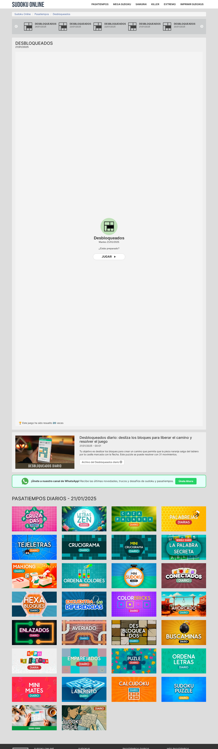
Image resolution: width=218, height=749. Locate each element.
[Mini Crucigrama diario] (134, 547)
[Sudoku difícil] (84, 717)
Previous (16, 26)
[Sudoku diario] (34, 717)
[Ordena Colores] (84, 575)
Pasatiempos (42, 14)
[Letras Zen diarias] (84, 518)
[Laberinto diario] (84, 689)
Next (202, 26)
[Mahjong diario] (34, 575)
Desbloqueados (61, 14)
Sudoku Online (28, 4)
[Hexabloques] (34, 603)
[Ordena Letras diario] (183, 660)
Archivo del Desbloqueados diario (101, 462)
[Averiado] (84, 632)
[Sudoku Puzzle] (183, 689)
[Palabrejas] (183, 518)
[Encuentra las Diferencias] (84, 603)
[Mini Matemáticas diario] (34, 689)
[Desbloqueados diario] (134, 632)
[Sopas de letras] (34, 660)
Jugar (107, 256)
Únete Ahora (186, 481)
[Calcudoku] (134, 689)
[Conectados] (183, 575)
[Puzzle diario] (134, 660)
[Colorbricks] (134, 603)
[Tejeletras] (34, 547)
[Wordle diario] (183, 547)
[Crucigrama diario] (84, 547)
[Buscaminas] (183, 632)
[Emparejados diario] (84, 660)
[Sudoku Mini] (134, 575)
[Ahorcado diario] (183, 603)
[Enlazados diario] (34, 632)
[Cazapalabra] (134, 518)
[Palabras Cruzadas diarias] (34, 518)
